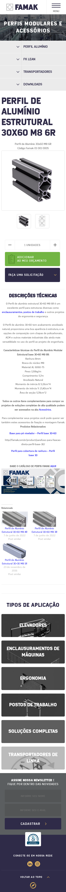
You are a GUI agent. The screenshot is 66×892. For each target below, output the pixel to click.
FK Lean (29, 59)
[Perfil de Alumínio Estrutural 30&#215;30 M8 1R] (14, 551)
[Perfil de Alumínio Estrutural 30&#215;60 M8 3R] (44, 519)
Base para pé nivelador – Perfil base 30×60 (33, 433)
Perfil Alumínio (35, 46)
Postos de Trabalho (33, 705)
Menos (10, 245)
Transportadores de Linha (33, 758)
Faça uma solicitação (26, 275)
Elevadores (33, 625)
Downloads (32, 84)
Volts (33, 885)
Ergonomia (33, 678)
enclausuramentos (12, 312)
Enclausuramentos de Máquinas (33, 652)
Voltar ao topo (31, 877)
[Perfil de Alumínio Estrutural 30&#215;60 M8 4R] (14, 519)
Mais (55, 245)
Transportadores (37, 72)
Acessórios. (45, 410)
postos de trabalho (33, 312)
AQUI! (53, 466)
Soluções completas (33, 731)
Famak (22, 7)
